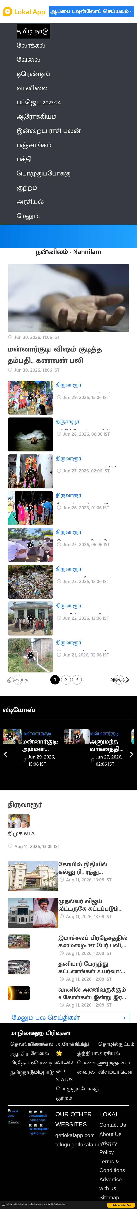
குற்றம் (64, 1098)
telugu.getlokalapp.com (83, 1144)
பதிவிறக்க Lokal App (121, 1205)
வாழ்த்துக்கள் (114, 1062)
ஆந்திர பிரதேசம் (21, 1058)
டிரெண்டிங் (44, 1062)
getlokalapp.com (75, 1135)
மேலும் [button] (27, 216)
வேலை (40, 1053)
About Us (110, 1134)
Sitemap (109, 1197)
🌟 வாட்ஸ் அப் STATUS (64, 1066)
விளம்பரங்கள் (115, 1072)
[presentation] (5, 754)
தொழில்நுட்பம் (116, 1044)
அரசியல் (109, 1053)
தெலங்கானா (26, 1044)
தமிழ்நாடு (22, 1072)
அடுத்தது (119, 679)
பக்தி (83, 1044)
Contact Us (112, 1125)
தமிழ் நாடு (32, 31)
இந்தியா (87, 1053)
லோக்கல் (42, 1044)
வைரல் (86, 1072)
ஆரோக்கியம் (72, 1044)
